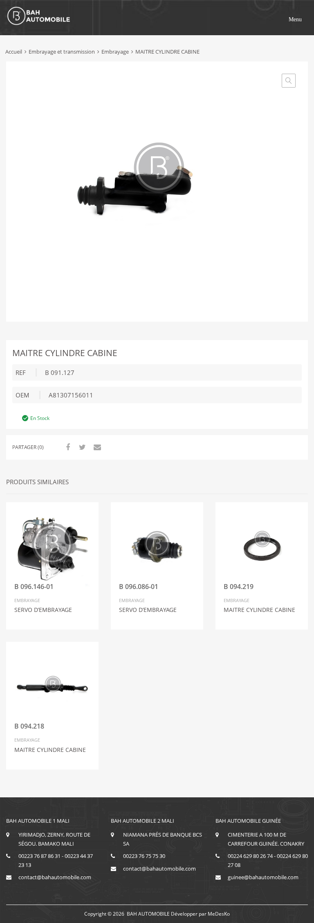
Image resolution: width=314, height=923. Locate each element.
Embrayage (115, 51)
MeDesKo (219, 913)
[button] (295, 19)
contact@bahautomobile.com (54, 877)
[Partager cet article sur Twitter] (81, 447)
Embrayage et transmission (62, 51)
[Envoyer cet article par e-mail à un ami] (96, 447)
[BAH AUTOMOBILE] (39, 23)
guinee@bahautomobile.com (263, 877)
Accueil (13, 51)
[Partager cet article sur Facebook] (66, 447)
